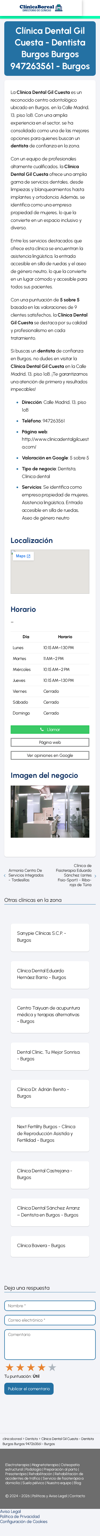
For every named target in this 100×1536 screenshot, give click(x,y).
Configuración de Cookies (23, 1521)
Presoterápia (15, 1474)
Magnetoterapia (45, 1465)
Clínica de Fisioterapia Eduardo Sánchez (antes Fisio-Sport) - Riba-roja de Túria (73, 875)
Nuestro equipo (59, 1483)
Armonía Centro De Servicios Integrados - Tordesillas (26, 875)
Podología (33, 1469)
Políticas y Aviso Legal (50, 1496)
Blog (77, 1483)
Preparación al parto (60, 1469)
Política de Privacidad (20, 1516)
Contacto (77, 1496)
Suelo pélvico (33, 1483)
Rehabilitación (41, 1474)
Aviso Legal (10, 1511)
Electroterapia (17, 1465)
